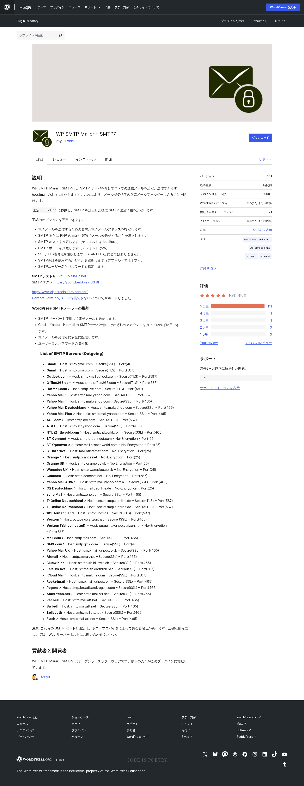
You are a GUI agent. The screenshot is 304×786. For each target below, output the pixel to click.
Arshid (69, 141)
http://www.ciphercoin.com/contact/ (60, 292)
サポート (265, 159)
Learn (130, 717)
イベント (187, 723)
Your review (209, 343)
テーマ (76, 723)
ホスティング (25, 730)
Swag (187, 736)
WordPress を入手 (283, 7)
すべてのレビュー (258, 343)
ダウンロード (260, 137)
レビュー (59, 159)
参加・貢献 (189, 717)
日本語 (60, 760)
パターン (77, 736)
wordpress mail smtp (257, 239)
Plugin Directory (27, 21)
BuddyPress (247, 736)
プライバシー (25, 736)
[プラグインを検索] (60, 35)
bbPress (244, 730)
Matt (241, 723)
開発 (108, 159)
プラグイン (79, 730)
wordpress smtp (260, 247)
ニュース (22, 723)
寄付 (186, 730)
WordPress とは (27, 717)
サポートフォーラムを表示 (220, 388)
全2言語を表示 (262, 229)
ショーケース (80, 717)
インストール (86, 159)
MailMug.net (77, 276)
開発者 (131, 730)
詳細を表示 (208, 268)
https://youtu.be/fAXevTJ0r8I (77, 282)
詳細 (39, 159)
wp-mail (265, 256)
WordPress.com (249, 717)
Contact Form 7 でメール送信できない (61, 298)
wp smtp (252, 256)
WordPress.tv (137, 736)
